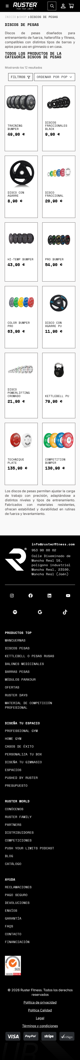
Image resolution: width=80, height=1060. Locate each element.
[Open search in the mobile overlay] (52, 6)
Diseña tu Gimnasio (23, 762)
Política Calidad (40, 1010)
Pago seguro (16, 895)
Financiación (17, 942)
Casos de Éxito (19, 746)
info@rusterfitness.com (53, 544)
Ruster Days (16, 695)
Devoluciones (17, 903)
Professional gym (21, 731)
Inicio (10, 17)
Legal (40, 1018)
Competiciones (18, 840)
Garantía (13, 918)
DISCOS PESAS (17, 648)
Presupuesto (16, 785)
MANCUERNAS (15, 640)
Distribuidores (19, 832)
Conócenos (14, 809)
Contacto (13, 934)
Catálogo (13, 864)
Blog (9, 856)
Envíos (11, 910)
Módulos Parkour (20, 679)
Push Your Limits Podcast (29, 848)
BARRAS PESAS (17, 671)
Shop (23, 17)
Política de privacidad (40, 1002)
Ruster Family (18, 817)
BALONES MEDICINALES (24, 664)
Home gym (13, 738)
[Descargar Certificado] (13, 965)
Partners (13, 824)
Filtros (19, 77)
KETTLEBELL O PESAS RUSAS (29, 656)
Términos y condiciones (40, 1026)
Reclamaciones (18, 887)
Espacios (13, 770)
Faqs (9, 926)
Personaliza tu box (23, 754)
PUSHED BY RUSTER (21, 778)
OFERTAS (12, 687)
